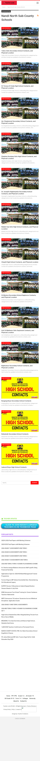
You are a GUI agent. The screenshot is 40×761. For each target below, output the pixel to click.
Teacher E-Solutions (23, 714)
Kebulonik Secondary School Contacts (14, 434)
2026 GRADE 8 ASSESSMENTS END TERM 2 (14, 552)
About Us (16, 701)
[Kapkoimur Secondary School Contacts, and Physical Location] (20, 352)
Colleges (25, 698)
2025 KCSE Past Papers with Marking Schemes (15, 544)
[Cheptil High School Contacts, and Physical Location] (20, 249)
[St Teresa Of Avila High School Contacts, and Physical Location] (20, 73)
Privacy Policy (7, 709)
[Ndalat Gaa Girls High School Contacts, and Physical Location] (20, 214)
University (32, 698)
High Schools (6, 28)
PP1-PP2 (14, 696)
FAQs (13, 709)
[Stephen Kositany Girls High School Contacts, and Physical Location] (20, 143)
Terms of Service (31, 706)
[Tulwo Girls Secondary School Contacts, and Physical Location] (20, 38)
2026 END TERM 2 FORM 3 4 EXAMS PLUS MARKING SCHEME (19, 563)
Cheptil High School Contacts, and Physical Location (19, 262)
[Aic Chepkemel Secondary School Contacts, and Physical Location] (20, 108)
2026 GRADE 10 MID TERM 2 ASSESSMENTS (14, 604)
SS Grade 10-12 (9, 698)
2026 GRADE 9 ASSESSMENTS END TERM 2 (14, 556)
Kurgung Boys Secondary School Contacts (16, 401)
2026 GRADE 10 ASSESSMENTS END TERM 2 (14, 560)
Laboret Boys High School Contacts (14, 467)
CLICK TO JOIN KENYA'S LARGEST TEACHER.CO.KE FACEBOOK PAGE (20, 526)
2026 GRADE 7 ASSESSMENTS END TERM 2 (14, 548)
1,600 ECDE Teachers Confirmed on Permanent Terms (17, 627)
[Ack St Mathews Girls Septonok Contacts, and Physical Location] (20, 317)
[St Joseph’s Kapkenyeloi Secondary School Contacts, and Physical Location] (20, 178)
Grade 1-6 (21, 696)
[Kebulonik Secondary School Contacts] (20, 421)
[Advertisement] (15, 500)
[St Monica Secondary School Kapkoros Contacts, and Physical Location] (20, 282)
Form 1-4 (18, 698)
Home (8, 696)
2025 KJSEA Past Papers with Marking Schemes (15, 540)
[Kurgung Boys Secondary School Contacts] (20, 388)
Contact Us (23, 701)
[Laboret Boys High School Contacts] (20, 454)
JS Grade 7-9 (30, 696)
